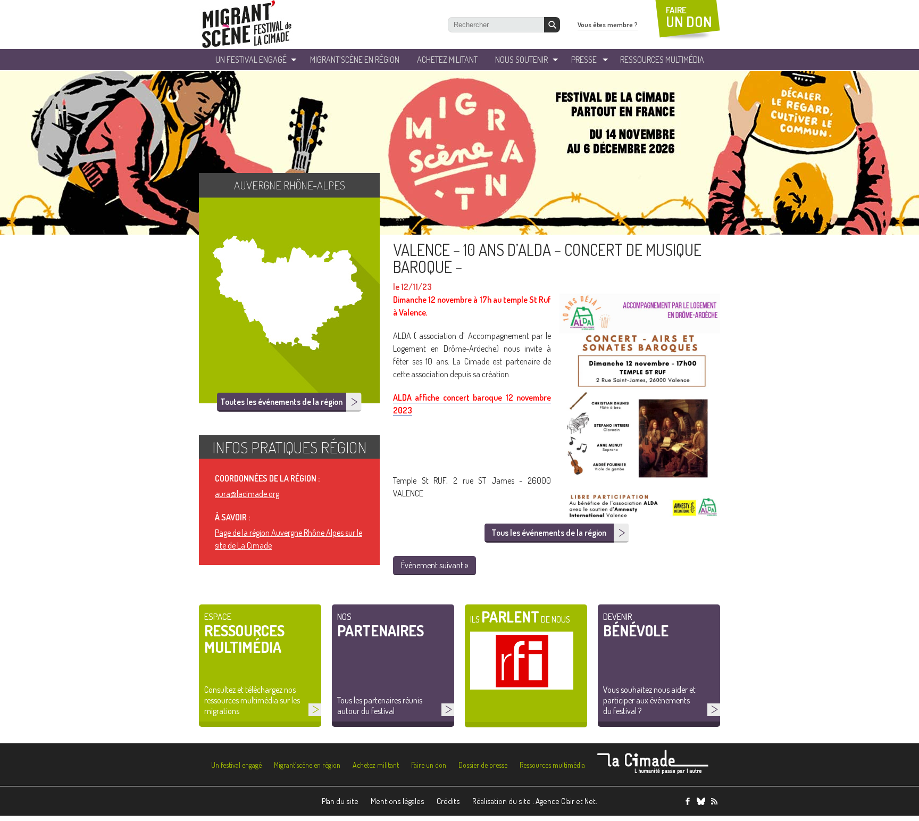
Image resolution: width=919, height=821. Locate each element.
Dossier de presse (482, 764)
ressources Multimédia (662, 59)
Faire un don (428, 764)
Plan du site (340, 801)
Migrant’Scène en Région (354, 59)
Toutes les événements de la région (281, 401)
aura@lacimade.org (247, 493)
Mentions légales (397, 801)
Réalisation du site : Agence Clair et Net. (534, 801)
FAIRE (689, 17)
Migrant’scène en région (307, 764)
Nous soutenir (521, 59)
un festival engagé (251, 59)
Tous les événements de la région (548, 532)
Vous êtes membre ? (608, 24)
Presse (584, 59)
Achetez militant (447, 59)
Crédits (448, 801)
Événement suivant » (434, 565)
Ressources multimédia (552, 764)
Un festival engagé (236, 764)
